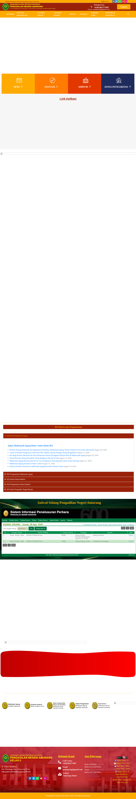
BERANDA (10, 14)
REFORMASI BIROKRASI (110, 14)
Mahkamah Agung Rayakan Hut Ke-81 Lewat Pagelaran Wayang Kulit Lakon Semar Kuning (44, 461)
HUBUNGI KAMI (95, 14)
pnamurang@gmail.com (73, 769)
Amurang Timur (70, 776)
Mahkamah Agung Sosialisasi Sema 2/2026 (26, 464)
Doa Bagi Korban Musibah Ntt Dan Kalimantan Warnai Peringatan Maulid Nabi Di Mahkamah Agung (48, 455)
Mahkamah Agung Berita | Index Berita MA (33, 446)
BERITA (73, 14)
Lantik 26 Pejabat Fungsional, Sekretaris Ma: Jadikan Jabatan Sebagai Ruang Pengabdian (43, 453)
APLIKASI (83, 14)
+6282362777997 (101, 7)
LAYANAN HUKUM (57, 14)
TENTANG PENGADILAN (22, 14)
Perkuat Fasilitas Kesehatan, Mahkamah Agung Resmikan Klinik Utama (36, 466)
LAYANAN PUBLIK (41, 14)
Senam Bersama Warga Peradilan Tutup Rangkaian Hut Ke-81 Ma (34, 458)
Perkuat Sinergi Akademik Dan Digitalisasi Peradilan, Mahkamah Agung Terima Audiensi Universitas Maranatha (52, 450)
